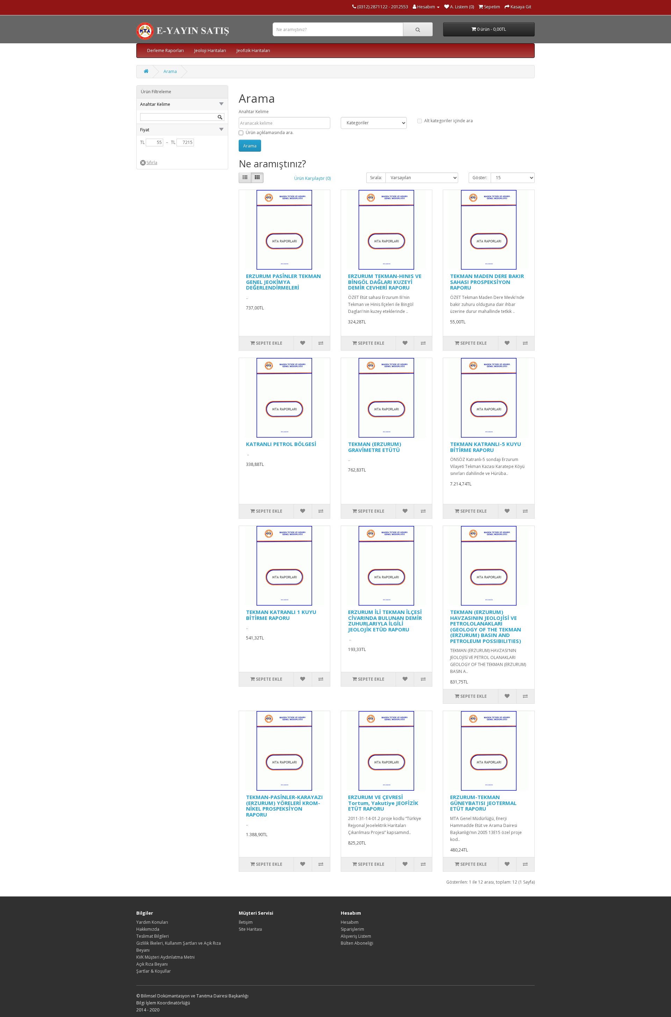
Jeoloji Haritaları (210, 50)
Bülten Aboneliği (357, 943)
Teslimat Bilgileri (152, 936)
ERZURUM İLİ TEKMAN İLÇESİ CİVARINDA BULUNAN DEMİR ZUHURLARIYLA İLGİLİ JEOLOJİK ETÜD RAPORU (385, 620)
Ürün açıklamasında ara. (270, 133)
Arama (170, 71)
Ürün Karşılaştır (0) (312, 178)
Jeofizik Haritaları (253, 50)
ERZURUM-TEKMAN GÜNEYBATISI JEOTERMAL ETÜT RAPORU (483, 802)
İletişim (246, 922)
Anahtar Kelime (254, 112)
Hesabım (350, 922)
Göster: (479, 178)
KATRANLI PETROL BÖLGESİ (281, 443)
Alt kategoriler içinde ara (448, 121)
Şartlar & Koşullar (153, 971)
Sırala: (376, 178)
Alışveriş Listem (356, 936)
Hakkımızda (147, 929)
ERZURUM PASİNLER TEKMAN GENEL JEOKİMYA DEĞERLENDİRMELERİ (283, 281)
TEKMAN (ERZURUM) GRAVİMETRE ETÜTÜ (374, 446)
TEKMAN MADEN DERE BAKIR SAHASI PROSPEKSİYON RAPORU (487, 281)
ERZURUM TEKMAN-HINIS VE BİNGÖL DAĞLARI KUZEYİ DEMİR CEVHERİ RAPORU (384, 281)
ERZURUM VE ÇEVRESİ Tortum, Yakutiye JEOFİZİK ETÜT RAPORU (383, 802)
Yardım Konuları (152, 922)
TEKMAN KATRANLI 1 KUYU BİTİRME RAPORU (281, 614)
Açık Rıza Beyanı (152, 964)
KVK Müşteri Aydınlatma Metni (165, 957)
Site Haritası (250, 929)
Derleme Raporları (165, 50)
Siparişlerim (352, 929)
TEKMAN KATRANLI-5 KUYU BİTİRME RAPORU (485, 446)
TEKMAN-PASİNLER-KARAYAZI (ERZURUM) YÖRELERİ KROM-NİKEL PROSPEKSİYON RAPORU (284, 805)
